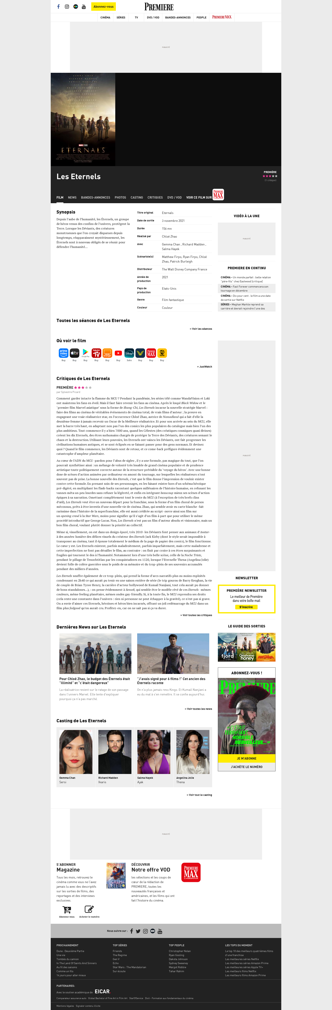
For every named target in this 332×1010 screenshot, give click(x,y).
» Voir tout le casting (199, 794)
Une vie (60, 955)
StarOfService (136, 998)
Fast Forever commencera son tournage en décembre (244, 288)
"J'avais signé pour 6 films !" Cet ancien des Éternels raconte (171, 681)
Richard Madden (193, 244)
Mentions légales (65, 1005)
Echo (116, 963)
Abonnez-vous (104, 6)
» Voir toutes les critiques (196, 615)
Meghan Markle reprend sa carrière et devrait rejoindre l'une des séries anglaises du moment (243, 307)
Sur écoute (119, 971)
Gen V (116, 959)
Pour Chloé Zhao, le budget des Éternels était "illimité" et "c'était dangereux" (94, 681)
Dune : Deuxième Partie (70, 951)
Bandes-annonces (95, 197)
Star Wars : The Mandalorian (129, 967)
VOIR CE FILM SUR (199, 197)
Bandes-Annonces (178, 17)
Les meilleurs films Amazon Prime (245, 975)
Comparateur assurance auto (71, 998)
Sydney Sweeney (178, 963)
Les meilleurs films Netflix (240, 971)
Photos (120, 197)
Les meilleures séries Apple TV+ (244, 967)
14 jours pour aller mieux (71, 975)
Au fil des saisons (66, 967)
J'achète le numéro (246, 767)
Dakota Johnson (178, 959)
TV (136, 17)
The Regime (120, 955)
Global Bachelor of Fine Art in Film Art (107, 998)
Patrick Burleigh (181, 261)
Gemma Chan (171, 244)
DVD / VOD (153, 17)
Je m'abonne (246, 758)
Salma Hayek (170, 249)
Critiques (155, 197)
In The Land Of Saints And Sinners (76, 963)
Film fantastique (173, 300)
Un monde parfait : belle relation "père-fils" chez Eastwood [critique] (246, 279)
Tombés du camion (67, 959)
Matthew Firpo (171, 257)
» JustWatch (204, 366)
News (72, 197)
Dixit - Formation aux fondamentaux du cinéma (169, 998)
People (201, 17)
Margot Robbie (177, 967)
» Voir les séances (201, 328)
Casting (137, 197)
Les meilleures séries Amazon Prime (246, 963)
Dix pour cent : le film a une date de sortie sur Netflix (246, 297)
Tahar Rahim (176, 971)
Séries (121, 17)
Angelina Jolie (185, 777)
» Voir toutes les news (198, 708)
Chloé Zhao (169, 236)
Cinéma (105, 17)
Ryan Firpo (190, 257)
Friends (117, 951)
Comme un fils (64, 971)
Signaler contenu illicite (88, 1005)
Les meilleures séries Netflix (242, 959)
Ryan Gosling (176, 955)
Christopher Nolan (180, 951)
